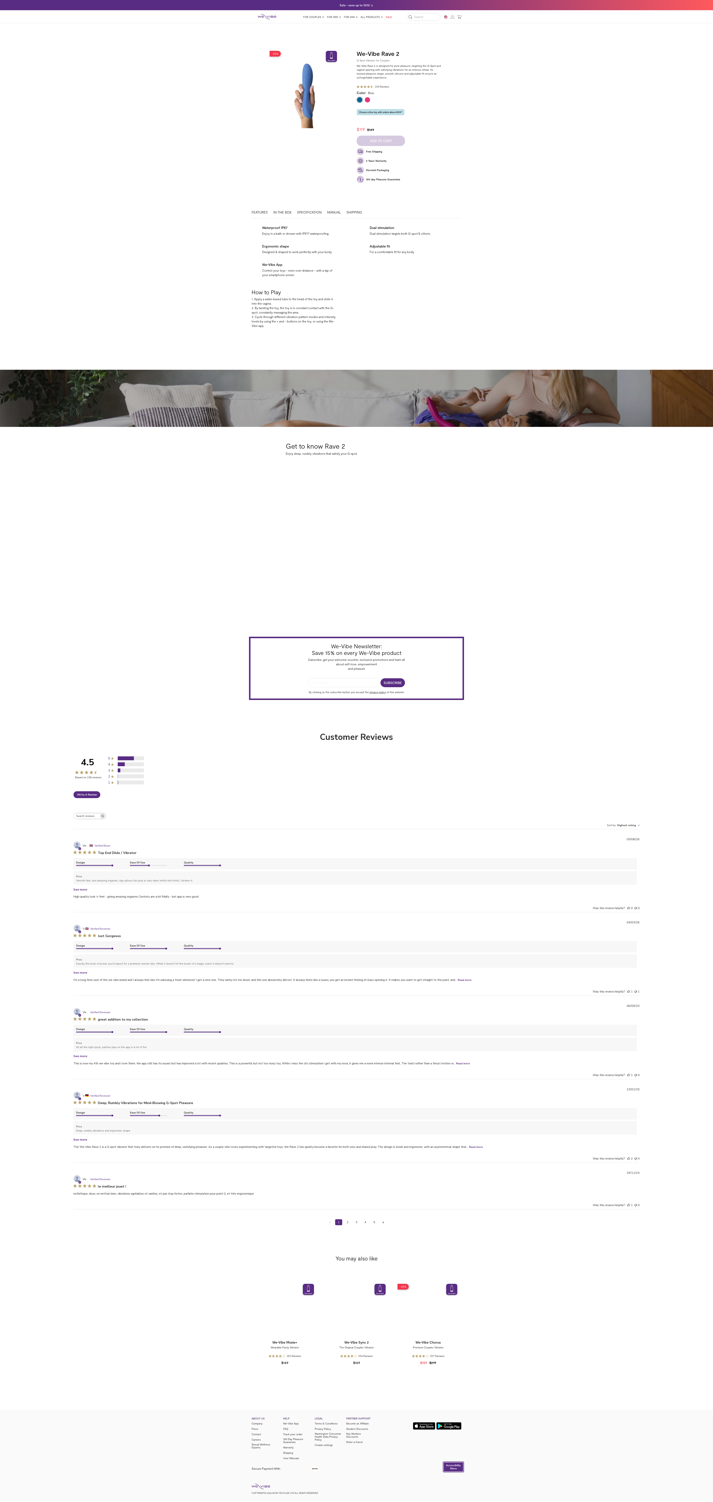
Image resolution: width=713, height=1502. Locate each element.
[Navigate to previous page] (329, 1222)
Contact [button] (256, 1434)
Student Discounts (357, 1428)
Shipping (354, 212)
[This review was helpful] (628, 1159)
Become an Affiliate (357, 1423)
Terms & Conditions (326, 1423)
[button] (453, 1467)
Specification (309, 212)
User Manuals (291, 1458)
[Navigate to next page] (383, 1222)
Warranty (288, 1447)
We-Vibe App (291, 1423)
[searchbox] (86, 816)
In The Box (282, 212)
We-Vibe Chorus (428, 1342)
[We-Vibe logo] (267, 17)
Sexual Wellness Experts (261, 1446)
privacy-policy (377, 692)
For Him (349, 17)
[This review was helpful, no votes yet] (628, 908)
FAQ (285, 1428)
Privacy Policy (323, 1428)
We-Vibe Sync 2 (356, 1342)
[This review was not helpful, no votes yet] (635, 908)
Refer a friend (354, 1442)
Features (260, 212)
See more (80, 890)
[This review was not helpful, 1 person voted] (635, 992)
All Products (370, 17)
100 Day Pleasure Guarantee (293, 1441)
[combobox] (623, 825)
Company (257, 1423)
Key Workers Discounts (353, 1435)
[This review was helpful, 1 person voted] (628, 992)
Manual (334, 212)
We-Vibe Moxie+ (284, 1342)
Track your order (292, 1434)
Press (255, 1428)
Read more (464, 980)
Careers (256, 1439)
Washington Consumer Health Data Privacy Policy (328, 1436)
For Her (332, 17)
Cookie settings (324, 1445)
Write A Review (87, 794)
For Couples (312, 17)
